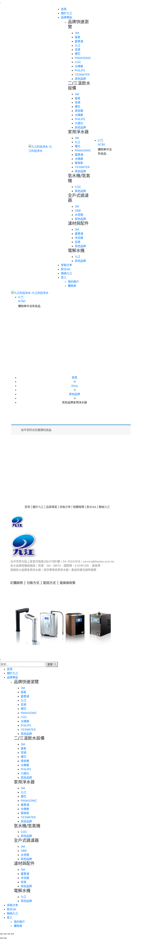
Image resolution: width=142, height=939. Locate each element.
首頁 (27, 507)
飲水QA (91, 507)
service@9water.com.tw (98, 561)
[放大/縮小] (1, 933)
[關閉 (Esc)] (12, 933)
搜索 (50, 664)
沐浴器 (79, 237)
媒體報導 (78, 507)
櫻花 (77, 53)
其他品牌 (80, 78)
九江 (77, 45)
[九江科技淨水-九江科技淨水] (41, 148)
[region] (71, 348)
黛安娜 (79, 110)
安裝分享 (65, 507)
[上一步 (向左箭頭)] (1, 937)
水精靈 (79, 66)
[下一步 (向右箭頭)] (5, 937)
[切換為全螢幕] (5, 933)
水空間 (79, 214)
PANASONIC (83, 58)
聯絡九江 (104, 507)
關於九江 (38, 507)
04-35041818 (71, 561)
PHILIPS (80, 70)
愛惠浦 (79, 41)
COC (78, 62)
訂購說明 (16, 583)
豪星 (77, 37)
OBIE (78, 210)
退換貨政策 (67, 583)
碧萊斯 (79, 163)
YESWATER (82, 74)
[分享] (8, 933)
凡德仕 (79, 123)
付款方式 (33, 583)
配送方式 (49, 583)
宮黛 (77, 49)
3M (77, 33)
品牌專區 (51, 507)
